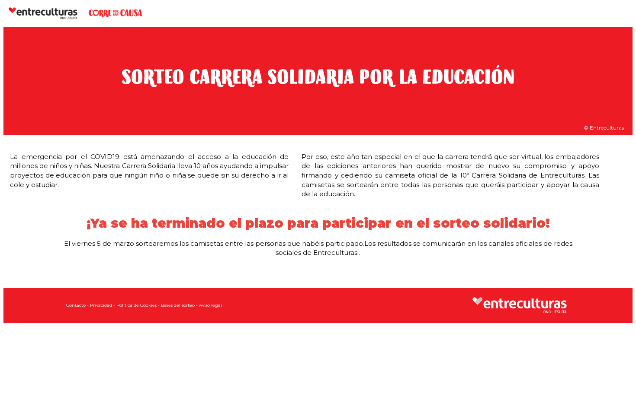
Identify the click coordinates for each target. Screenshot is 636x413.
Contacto (76, 305)
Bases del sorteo (178, 305)
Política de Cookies (136, 305)
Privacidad (101, 305)
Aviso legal (210, 305)
